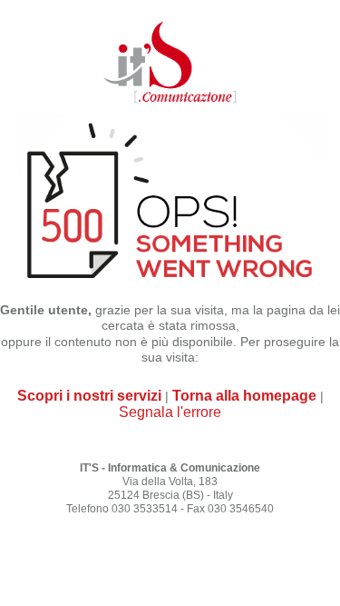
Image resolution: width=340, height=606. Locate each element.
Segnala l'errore (170, 412)
